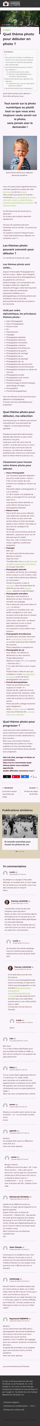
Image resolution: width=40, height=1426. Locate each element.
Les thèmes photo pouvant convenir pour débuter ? (19, 68)
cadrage (22, 709)
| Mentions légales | (11, 1402)
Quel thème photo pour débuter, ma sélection (19, 80)
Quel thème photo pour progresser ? (19, 88)
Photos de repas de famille (31, 791)
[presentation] (20, 826)
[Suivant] (34, 832)
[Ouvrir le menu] (36, 3)
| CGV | (32, 1406)
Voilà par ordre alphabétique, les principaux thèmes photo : (20, 75)
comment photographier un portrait (18, 203)
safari (8, 607)
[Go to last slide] (5, 832)
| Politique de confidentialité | (15, 1406)
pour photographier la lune (24, 197)
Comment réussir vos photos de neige (9, 792)
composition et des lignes (21, 639)
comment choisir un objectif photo (17, 200)
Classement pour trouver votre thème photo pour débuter (21, 85)
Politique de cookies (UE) (13, 1410)
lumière (15, 709)
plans (24, 561)
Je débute (7, 30)
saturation (10, 586)
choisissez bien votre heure (24, 564)
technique (7, 192)
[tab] (16, 851)
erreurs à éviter (9, 205)
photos (23, 192)
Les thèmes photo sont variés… (19, 72)
